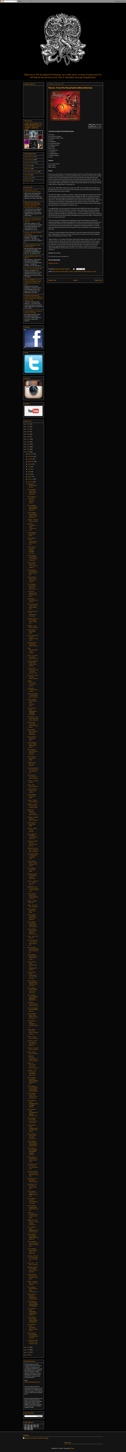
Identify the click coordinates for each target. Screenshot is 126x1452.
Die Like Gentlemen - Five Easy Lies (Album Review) (33, 695)
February (31, 479)
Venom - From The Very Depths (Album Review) (33, 657)
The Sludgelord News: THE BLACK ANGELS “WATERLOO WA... (33, 1081)
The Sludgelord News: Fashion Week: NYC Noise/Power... (32, 931)
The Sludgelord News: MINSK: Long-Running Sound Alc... (32, 558)
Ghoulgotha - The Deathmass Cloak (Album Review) (33, 718)
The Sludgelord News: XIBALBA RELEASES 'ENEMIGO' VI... (33, 997)
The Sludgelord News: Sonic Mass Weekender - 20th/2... (33, 896)
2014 (28, 1347)
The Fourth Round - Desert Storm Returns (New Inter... (33, 607)
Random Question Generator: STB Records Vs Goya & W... (33, 1174)
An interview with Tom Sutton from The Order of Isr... (33, 1166)
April (29, 474)
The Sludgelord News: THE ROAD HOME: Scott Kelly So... (32, 924)
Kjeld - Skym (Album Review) (33, 785)
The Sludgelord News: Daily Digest (32, 534)
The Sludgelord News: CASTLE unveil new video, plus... (32, 990)
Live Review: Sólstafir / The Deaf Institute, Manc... (32, 594)
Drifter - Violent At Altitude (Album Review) (33, 1283)
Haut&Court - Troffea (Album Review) (32, 485)
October (30, 459)
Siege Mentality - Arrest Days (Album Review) (33, 644)
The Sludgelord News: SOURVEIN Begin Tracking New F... (32, 1327)
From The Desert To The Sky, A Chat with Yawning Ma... (33, 770)
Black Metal (65, 271)
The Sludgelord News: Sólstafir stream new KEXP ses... (32, 1251)
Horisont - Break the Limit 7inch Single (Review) (32, 806)
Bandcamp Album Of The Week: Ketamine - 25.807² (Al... (32, 876)
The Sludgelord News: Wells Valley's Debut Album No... (32, 492)
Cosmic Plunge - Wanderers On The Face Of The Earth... (33, 1277)
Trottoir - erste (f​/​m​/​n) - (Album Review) (33, 882)
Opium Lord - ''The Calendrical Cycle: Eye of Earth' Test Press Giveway (32, 220)
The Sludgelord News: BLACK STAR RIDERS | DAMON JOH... (32, 1143)
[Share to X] (81, 269)
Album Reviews (57, 271)
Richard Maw (77, 271)
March (30, 476)
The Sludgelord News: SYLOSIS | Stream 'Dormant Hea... (33, 1244)
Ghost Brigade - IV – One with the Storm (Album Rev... (33, 943)
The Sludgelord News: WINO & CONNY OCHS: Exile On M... (32, 515)
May (29, 471)
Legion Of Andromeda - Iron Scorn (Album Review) (33, 1065)
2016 (28, 449)
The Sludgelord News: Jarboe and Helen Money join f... (32, 1136)
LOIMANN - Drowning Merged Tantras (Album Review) (33, 1058)
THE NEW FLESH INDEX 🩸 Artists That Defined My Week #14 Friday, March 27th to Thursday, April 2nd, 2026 (33, 298)
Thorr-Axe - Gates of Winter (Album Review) (33, 677)
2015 (28, 452)
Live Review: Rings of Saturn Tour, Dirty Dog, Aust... (33, 1342)
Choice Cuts (27, 166)
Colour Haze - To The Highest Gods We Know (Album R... (33, 836)
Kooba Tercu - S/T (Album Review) (33, 1263)
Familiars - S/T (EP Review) (33, 781)
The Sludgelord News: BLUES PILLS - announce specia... (32, 702)
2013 (28, 1350)
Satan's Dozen (28, 178)
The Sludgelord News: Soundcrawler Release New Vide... (32, 541)
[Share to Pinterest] (84, 269)
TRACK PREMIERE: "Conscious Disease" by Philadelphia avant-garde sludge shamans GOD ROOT (32, 282)
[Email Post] (73, 269)
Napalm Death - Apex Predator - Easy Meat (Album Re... (33, 732)
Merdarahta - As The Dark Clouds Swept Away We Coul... (33, 889)
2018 (28, 444)
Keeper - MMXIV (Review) (32, 901)
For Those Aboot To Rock (31, 172)
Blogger (72, 1448)
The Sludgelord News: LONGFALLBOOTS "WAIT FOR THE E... (33, 1128)
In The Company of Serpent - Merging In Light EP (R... (33, 638)
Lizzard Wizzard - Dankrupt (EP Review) (33, 790)
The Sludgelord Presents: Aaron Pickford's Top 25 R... (33, 1159)
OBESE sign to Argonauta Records (32, 764)
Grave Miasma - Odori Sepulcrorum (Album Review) (32, 190)
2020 (28, 439)
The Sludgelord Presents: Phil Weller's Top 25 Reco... (32, 1194)
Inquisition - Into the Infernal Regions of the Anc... (32, 1186)
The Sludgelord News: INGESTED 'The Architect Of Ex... (33, 950)
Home (75, 280)
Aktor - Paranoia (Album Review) (33, 905)
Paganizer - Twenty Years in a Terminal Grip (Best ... (33, 1215)
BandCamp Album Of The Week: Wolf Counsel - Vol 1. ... (33, 621)
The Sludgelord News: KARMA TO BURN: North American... (33, 1335)
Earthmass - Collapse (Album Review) (33, 690)
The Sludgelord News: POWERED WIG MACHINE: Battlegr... (33, 1104)
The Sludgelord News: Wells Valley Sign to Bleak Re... (32, 917)
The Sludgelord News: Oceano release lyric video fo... (32, 579)
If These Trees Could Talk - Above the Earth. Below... (33, 725)
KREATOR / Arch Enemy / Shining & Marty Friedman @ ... (33, 1222)
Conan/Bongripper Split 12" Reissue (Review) (33, 1009)
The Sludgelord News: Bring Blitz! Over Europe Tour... (32, 587)
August (30, 464)
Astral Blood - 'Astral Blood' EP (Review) (33, 600)
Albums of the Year (29, 162)
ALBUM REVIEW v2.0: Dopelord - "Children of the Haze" (33, 311)
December (31, 454)
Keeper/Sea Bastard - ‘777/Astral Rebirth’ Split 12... (33, 812)
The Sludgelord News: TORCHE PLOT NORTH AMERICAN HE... (33, 1089)
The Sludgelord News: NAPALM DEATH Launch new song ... (33, 983)
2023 (28, 431)
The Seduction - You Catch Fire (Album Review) (33, 776)
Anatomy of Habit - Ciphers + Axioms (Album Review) (33, 843)
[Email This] (77, 269)
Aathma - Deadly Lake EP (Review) (32, 830)
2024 (28, 429)
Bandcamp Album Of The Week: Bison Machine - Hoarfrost (33, 1269)
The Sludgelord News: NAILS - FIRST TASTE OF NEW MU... (33, 1237)
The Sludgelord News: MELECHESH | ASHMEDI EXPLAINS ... (32, 711)
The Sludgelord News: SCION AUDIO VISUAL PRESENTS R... (32, 1320)
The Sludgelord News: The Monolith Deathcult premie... (32, 500)
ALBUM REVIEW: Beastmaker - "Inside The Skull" (32, 245)
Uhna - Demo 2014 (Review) (33, 937)
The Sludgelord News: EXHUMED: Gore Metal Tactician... (33, 1229)
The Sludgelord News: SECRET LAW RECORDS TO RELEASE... (33, 1304)
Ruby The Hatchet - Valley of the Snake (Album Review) (33, 663)
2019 (28, 442)
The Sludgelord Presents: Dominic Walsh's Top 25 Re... (33, 1201)
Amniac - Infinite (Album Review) (33, 801)
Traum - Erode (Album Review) (33, 1037)
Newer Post (52, 280)
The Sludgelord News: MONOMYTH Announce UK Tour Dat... (32, 975)
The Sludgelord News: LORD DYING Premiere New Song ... (33, 1016)
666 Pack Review (29, 156)
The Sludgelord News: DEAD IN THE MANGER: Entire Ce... (32, 508)
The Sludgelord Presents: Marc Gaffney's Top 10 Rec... (33, 1208)
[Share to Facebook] (82, 269)
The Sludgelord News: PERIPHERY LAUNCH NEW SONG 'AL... (32, 1312)
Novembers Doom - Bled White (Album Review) (33, 1180)
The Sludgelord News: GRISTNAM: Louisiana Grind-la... (33, 1024)
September (31, 461)
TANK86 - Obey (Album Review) (33, 626)
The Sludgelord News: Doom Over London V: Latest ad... (32, 565)
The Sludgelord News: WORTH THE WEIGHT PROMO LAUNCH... (32, 1151)
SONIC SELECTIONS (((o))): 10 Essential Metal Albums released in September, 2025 (33, 127)
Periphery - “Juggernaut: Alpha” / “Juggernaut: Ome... (32, 527)
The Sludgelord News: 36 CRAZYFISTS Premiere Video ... (33, 1297)
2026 (28, 424)
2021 (28, 436)
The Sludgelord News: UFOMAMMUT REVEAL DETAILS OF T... (32, 1112)
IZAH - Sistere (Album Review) (33, 1052)
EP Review (27, 168)
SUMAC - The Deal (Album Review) (33, 520)
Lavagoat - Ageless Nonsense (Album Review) (33, 818)
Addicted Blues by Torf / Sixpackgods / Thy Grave (32, 614)
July (29, 466)
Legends (71, 271)
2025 (28, 426)
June (29, 469)
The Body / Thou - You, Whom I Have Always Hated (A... (33, 1043)
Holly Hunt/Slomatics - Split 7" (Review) (33, 651)
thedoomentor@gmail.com (32, 1382)
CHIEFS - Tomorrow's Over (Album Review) (32, 683)
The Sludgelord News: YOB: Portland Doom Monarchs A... (32, 1096)
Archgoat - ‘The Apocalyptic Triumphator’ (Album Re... (32, 1073)
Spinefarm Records (87, 271)
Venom (94, 271)
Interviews (27, 175)
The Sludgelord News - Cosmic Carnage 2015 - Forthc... (33, 863)
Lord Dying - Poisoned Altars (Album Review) (33, 1004)
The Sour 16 (27, 181)
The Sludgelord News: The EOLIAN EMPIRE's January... (32, 550)
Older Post (98, 280)
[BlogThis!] (79, 269)
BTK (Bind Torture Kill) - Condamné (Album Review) (33, 850)
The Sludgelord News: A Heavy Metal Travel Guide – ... (32, 957)
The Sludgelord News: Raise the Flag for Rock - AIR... (32, 572)
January (30, 481)
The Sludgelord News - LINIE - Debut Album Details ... (32, 745)
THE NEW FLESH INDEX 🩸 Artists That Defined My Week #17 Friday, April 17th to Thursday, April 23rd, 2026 (32, 205)
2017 (28, 447)
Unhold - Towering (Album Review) (33, 1048)
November (31, 456)
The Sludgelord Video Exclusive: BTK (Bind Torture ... (33, 752)
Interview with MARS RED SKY (33, 269)
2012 (28, 1352)
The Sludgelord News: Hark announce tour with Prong (32, 1120)
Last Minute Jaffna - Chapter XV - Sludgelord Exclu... (33, 856)
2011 (27, 1355)
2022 (28, 434)
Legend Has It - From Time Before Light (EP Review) (33, 1032)
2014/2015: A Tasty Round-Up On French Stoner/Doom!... (33, 670)
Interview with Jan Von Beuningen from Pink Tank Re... (33, 1258)
